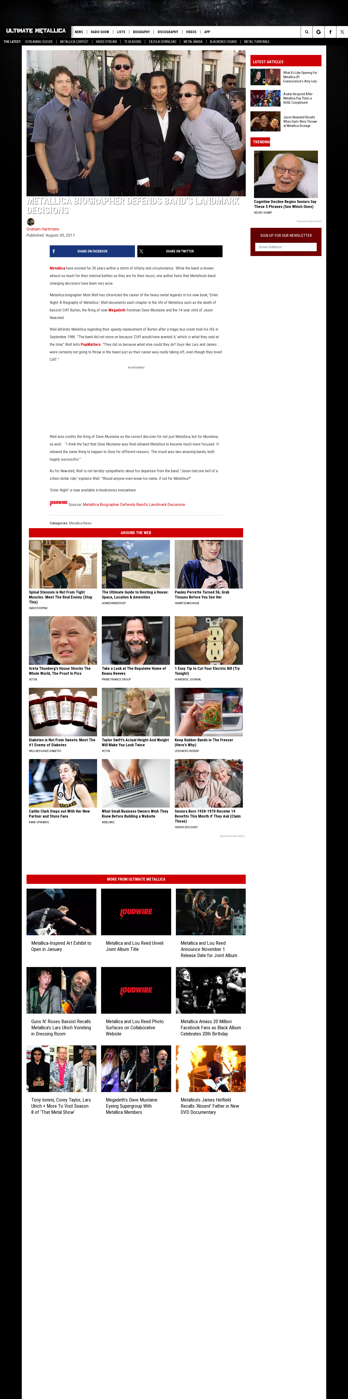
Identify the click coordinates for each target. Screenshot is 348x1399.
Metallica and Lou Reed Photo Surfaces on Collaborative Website (135, 1028)
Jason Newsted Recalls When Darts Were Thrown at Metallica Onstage (300, 121)
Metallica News (80, 523)
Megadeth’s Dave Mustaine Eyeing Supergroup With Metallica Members (131, 1106)
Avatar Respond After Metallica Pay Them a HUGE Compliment (297, 98)
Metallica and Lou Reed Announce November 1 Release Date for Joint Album (209, 949)
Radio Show (100, 32)
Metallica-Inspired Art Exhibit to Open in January (61, 946)
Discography (168, 32)
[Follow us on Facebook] (330, 32)
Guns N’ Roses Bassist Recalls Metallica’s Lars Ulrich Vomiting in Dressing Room (61, 1028)
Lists (121, 32)
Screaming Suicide (39, 42)
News (79, 32)
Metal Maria (193, 42)
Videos (191, 32)
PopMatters (91, 344)
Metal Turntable (257, 42)
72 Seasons (132, 42)
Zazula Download (162, 42)
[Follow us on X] (342, 32)
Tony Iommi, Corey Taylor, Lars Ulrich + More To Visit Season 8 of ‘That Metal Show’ (61, 1106)
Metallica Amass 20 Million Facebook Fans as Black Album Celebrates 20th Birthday (211, 1028)
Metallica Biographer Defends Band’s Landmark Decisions (134, 504)
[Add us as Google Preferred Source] (318, 32)
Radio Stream (106, 42)
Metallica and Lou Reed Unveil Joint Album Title (134, 946)
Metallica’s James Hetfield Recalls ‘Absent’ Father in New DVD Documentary (210, 1106)
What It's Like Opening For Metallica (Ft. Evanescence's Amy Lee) (300, 77)
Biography (141, 32)
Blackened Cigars (223, 42)
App (207, 32)
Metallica (57, 268)
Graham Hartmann (43, 229)
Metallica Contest (74, 42)
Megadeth (116, 310)
